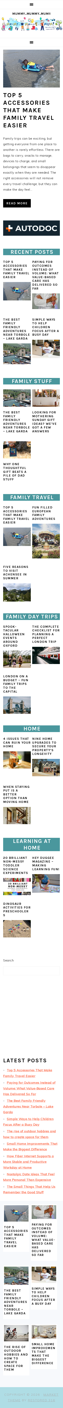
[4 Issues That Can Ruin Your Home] (17, 760)
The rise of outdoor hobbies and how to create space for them (16, 1358)
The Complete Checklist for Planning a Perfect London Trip (46, 634)
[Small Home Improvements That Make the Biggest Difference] (44, 1332)
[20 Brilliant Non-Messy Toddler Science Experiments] (17, 894)
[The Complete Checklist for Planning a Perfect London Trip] (46, 663)
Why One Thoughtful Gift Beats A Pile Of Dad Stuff (14, 471)
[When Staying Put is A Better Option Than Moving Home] (17, 815)
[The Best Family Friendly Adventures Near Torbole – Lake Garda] (17, 353)
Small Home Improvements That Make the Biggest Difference (43, 1353)
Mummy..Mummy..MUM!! (31, 14)
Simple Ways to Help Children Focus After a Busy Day (45, 327)
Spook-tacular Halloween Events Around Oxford (14, 636)
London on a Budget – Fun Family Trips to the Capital (15, 683)
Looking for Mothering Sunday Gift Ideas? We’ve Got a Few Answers (44, 421)
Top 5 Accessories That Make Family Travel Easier (28, 110)
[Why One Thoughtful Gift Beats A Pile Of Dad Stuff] (17, 450)
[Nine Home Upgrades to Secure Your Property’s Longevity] (46, 767)
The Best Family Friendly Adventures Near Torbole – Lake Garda (16, 329)
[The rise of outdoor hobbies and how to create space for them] (16, 1333)
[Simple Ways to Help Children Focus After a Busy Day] (46, 349)
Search (8, 960)
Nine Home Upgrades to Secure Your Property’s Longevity (44, 746)
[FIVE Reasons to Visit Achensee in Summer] (17, 600)
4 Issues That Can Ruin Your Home (17, 742)
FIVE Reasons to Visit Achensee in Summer (15, 572)
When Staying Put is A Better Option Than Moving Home (16, 794)
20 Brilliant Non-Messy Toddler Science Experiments (15, 865)
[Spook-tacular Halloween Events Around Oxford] (17, 667)
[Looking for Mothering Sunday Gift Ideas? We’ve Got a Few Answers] (46, 398)
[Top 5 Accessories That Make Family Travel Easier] (31, 69)
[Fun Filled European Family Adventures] (46, 557)
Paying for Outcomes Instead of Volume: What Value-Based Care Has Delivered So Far (45, 275)
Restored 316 (41, 1400)
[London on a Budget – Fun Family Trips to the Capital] (17, 713)
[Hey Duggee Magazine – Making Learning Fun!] (46, 892)
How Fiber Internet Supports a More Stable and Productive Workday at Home (28, 1161)
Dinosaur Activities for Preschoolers (17, 909)
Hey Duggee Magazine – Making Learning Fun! (45, 863)
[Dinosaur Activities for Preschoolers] (17, 936)
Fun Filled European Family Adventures (43, 513)
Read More (17, 203)
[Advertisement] (31, 1019)
